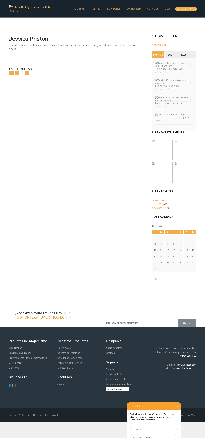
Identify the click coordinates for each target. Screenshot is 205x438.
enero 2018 (158, 204)
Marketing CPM (65, 367)
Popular (158, 55)
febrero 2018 (158, 200)
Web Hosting (15, 347)
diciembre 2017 (160, 207)
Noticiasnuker (159, 44)
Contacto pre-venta (116, 378)
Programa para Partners (70, 362)
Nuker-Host (32, 414)
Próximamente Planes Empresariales (28, 357)
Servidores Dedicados (20, 352)
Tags (184, 55)
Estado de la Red (115, 373)
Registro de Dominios (68, 352)
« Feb (154, 278)
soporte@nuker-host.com (183, 368)
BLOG (167, 9)
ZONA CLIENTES (187, 9)
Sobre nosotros (114, 347)
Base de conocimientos (118, 383)
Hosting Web (64, 347)
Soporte (110, 369)
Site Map (191, 414)
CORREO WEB (133, 9)
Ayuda (60, 383)
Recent (171, 55)
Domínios (14, 367)
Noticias (110, 352)
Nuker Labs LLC (188, 355)
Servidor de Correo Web (69, 357)
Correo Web (15, 362)
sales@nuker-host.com (184, 364)
